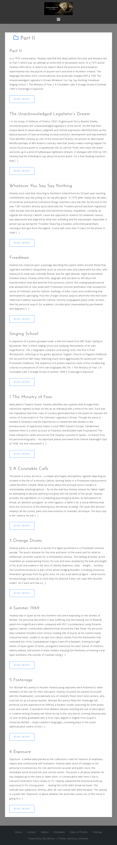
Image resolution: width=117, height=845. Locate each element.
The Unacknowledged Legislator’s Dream (49, 114)
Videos (45, 832)
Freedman (19, 257)
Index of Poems (79, 832)
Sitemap (97, 832)
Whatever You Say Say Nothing (40, 186)
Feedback (59, 832)
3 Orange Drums (25, 540)
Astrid (70, 838)
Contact (31, 832)
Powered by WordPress (41, 838)
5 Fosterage (21, 680)
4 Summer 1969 (24, 608)
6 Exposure (20, 752)
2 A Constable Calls (29, 469)
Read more (22, 99)
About (18, 832)
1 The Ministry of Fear (30, 397)
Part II (15, 51)
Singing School (23, 334)
